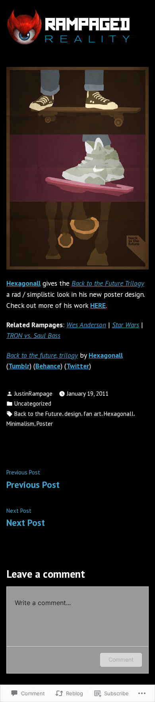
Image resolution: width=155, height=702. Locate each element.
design (72, 413)
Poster (45, 423)
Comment (121, 659)
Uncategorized (32, 403)
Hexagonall (23, 283)
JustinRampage (33, 393)
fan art (92, 413)
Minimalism (20, 423)
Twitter (77, 365)
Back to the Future (38, 413)
